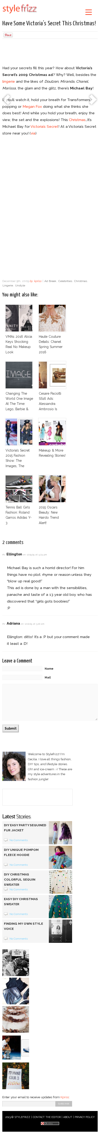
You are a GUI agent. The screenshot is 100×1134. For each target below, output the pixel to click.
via (33, 133)
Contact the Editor (47, 1117)
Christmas (77, 120)
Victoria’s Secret (44, 126)
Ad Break (50, 281)
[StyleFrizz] (19, 14)
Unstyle (20, 285)
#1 (3, 554)
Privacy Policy (85, 1117)
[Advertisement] (50, 52)
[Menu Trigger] (88, 12)
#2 (3, 624)
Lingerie (8, 285)
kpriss (37, 281)
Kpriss (64, 1097)
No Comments (19, 840)
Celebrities (65, 281)
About (67, 1117)
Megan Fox (32, 106)
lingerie (8, 81)
